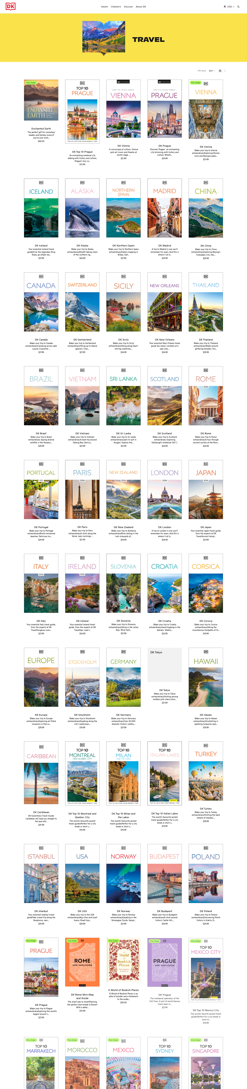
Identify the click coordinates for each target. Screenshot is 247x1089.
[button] (212, 71)
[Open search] (238, 7)
